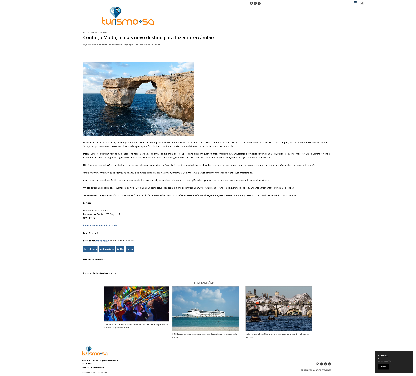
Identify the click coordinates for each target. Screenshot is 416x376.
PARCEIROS (326, 370)
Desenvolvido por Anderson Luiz (94, 372)
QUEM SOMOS (306, 370)
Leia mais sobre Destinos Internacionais (99, 273)
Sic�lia (120, 249)
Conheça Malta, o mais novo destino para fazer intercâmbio (148, 37)
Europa (129, 249)
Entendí (383, 366)
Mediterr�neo (107, 249)
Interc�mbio (90, 249)
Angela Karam (102, 240)
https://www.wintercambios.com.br (100, 225)
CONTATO (317, 370)
